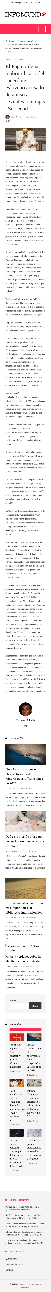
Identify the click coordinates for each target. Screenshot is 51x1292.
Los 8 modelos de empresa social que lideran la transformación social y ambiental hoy (17, 1105)
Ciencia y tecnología (15, 60)
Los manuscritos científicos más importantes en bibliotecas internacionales (24, 907)
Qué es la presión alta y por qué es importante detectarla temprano (24, 841)
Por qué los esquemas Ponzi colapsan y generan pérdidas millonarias (15, 1055)
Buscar (13, 1000)
